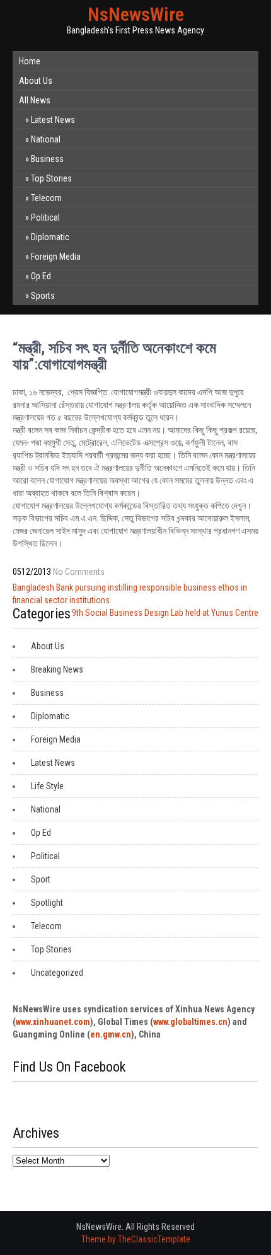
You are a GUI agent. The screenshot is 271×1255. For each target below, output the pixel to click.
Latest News (53, 120)
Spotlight (47, 903)
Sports (43, 296)
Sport (40, 879)
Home (29, 61)
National (46, 139)
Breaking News (57, 669)
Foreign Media (56, 257)
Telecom (46, 198)
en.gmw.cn (110, 1034)
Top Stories (51, 178)
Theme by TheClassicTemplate (135, 1239)
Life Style (47, 786)
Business (47, 159)
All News (34, 100)
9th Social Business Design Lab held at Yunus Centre (165, 613)
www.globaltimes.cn (190, 1022)
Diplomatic (50, 237)
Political (45, 217)
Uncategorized (57, 973)
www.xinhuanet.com (53, 1022)
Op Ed (41, 276)
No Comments (79, 572)
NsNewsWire (136, 14)
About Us (35, 81)
